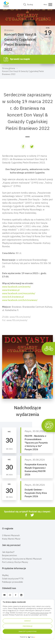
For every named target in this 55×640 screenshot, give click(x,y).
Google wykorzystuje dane (39, 613)
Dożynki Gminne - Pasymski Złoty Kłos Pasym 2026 (36, 493)
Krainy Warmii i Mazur (11, 539)
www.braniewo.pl (11, 290)
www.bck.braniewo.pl (13, 296)
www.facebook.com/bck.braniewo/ (20, 300)
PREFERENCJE (27, 626)
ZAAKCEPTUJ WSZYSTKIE (27, 631)
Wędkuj (5, 575)
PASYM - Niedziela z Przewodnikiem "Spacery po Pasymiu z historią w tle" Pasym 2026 (36, 443)
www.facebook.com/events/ (16, 286)
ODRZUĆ (27, 621)
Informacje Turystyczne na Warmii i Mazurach (22, 559)
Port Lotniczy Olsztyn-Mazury (15, 562)
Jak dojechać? (8, 552)
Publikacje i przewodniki (12, 582)
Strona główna (8, 68)
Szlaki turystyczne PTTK (12, 578)
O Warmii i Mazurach (11, 535)
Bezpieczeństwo (9, 555)
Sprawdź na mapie (19, 59)
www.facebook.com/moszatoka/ (18, 293)
